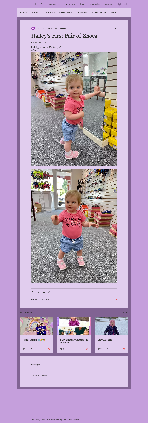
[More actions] (115, 28)
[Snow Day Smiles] (111, 326)
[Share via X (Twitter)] (38, 292)
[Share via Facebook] (32, 292)
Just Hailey (36, 12)
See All (125, 312)
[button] (125, 13)
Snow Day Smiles (106, 339)
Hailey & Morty (65, 12)
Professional (82, 12)
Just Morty (50, 12)
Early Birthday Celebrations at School (74, 341)
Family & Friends (99, 12)
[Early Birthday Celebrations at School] (74, 326)
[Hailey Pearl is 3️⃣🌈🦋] (36, 326)
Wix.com (76, 419)
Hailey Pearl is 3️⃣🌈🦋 (34, 339)
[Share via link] (49, 292)
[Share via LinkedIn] (44, 292)
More (113, 12)
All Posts (23, 12)
